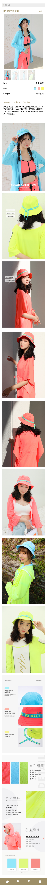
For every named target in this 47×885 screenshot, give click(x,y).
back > (41, 11)
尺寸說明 (17, 102)
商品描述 (7, 102)
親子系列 (40, 94)
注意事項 (26, 102)
